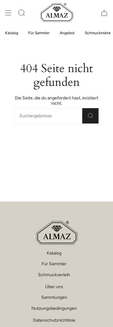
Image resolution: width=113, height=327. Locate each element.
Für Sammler (54, 263)
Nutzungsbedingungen (54, 308)
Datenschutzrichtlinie (54, 320)
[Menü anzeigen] (8, 13)
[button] (21, 13)
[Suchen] (90, 116)
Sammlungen (54, 297)
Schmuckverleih (54, 274)
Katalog (54, 253)
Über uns (54, 286)
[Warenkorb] (104, 13)
